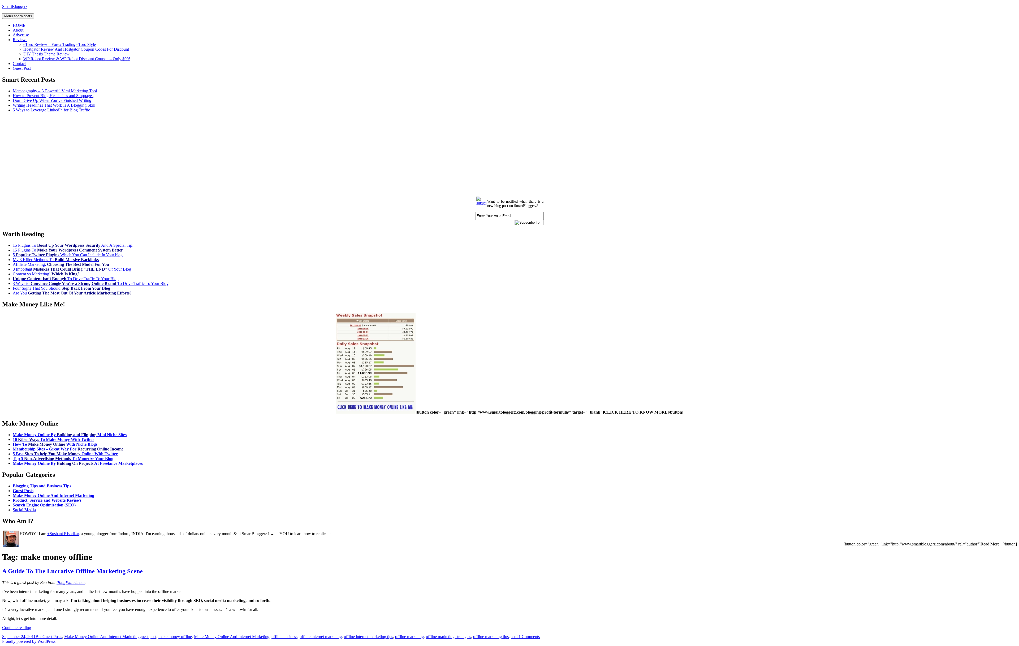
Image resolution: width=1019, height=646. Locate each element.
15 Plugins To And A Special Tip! (73, 245)
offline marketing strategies (448, 636)
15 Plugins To (68, 250)
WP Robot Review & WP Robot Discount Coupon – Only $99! (76, 59)
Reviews (20, 39)
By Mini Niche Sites (70, 434)
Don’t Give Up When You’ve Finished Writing (52, 100)
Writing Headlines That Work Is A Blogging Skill (54, 105)
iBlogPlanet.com (71, 582)
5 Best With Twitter (65, 454)
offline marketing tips (491, 636)
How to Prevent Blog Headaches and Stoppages (53, 95)
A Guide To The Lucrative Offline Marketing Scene (72, 571)
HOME (19, 25)
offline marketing (409, 636)
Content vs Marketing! (46, 274)
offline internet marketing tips (368, 636)
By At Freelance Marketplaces (78, 463)
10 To (53, 439)
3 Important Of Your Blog (72, 269)
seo (513, 636)
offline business (284, 636)
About (18, 30)
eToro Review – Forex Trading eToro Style (59, 44)
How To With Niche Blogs (55, 444)
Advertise (21, 35)
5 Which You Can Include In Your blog (68, 255)
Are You (72, 293)
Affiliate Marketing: (61, 264)
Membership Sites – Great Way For (68, 449)
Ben (39, 636)
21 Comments (528, 636)
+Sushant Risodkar (63, 533)
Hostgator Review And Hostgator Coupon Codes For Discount (76, 49)
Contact (19, 63)
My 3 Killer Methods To (56, 259)
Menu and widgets (18, 16)
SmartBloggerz (14, 6)
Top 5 (63, 458)
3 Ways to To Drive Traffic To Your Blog (91, 283)
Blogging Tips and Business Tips (42, 486)
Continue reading (16, 627)
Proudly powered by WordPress (28, 641)
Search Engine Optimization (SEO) (44, 505)
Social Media (24, 510)
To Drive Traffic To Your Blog (66, 278)
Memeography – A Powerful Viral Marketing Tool (55, 91)
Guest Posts (23, 490)
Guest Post (22, 68)
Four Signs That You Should (61, 288)
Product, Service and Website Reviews (47, 500)
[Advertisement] (161, 154)
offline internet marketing (321, 636)
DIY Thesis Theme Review (46, 54)
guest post (148, 636)
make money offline (175, 636)
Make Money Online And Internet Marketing (53, 495)
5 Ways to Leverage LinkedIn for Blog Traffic (51, 110)
